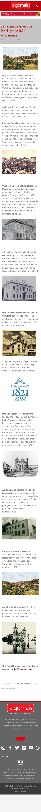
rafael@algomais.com (22, 669)
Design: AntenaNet (20, 792)
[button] (3, 6)
